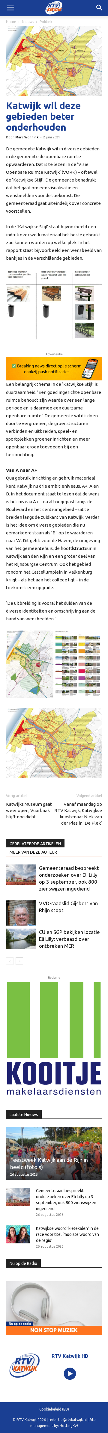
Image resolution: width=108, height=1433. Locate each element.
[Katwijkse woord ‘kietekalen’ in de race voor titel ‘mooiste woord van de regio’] (18, 1234)
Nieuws (28, 22)
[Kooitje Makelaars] (54, 1039)
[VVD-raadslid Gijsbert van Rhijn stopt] (21, 913)
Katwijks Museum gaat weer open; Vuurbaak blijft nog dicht (29, 810)
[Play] (70, 1373)
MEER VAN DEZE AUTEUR (33, 852)
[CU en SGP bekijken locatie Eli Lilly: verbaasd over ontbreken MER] (21, 939)
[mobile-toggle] (10, 8)
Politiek (46, 22)
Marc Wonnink (27, 137)
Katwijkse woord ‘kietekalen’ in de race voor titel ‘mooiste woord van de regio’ (67, 1234)
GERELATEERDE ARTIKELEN (35, 843)
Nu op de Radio (23, 1263)
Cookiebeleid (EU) (54, 1409)
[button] (99, 8)
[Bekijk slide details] (54, 368)
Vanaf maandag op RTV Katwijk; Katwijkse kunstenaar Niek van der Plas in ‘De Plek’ (78, 814)
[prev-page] (10, 961)
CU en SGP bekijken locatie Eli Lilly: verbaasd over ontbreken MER (69, 939)
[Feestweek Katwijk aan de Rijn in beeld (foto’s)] (54, 1153)
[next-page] (19, 961)
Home (11, 22)
